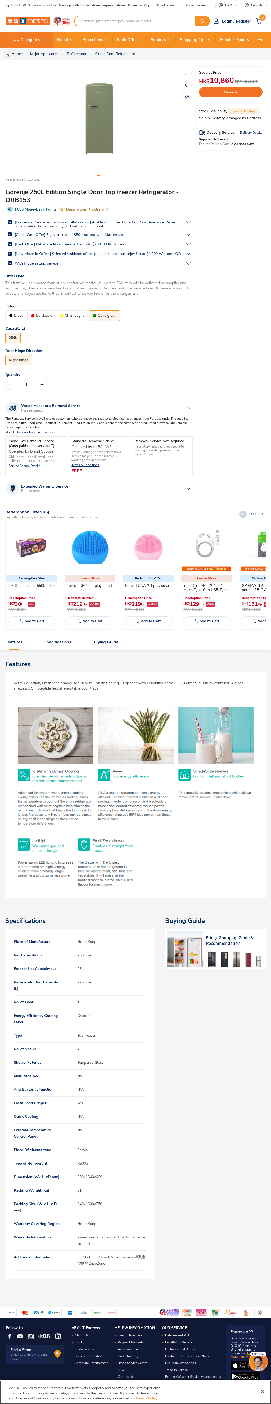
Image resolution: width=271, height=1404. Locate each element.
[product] (31, 547)
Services (158, 39)
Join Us (80, 1342)
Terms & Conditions (85, 465)
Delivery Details (251, 133)
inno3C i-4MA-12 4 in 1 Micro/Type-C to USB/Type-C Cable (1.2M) (206, 590)
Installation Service (178, 1342)
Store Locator (165, 5)
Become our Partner (89, 1356)
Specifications (57, 642)
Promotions (92, 39)
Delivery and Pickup (179, 1335)
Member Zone (232, 39)
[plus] (42, 384)
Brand (62, 39)
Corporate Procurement (91, 1363)
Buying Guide (105, 642)
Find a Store (20, 1349)
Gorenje (16, 192)
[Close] (262, 1391)
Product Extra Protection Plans (187, 1356)
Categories (30, 39)
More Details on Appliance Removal (30, 432)
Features (13, 642)
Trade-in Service (176, 1370)
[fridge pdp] (215, 949)
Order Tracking (196, 5)
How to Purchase (130, 1335)
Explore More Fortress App (244, 1355)
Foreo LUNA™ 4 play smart (89, 585)
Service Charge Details (24, 466)
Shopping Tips (193, 39)
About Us (81, 1335)
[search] (202, 21)
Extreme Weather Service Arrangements (193, 1377)
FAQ (121, 1370)
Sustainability (84, 1349)
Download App (139, 5)
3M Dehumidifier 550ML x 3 (31, 585)
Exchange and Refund (180, 1349)
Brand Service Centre (132, 1363)
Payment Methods (130, 1342)
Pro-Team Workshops (180, 1363)
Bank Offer (127, 39)
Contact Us (126, 1377)
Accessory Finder (130, 1349)
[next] (260, 40)
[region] (135, 1392)
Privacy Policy (146, 1398)
